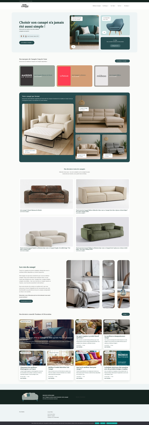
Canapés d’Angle (84, 108)
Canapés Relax (107, 154)
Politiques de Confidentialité (53, 417)
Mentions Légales (51, 415)
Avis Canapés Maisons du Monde (43, 75)
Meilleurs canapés (97, 5)
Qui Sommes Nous (51, 414)
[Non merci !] (147, 423)
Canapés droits (81, 155)
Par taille (113, 5)
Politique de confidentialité (112, 423)
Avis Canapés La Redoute (79, 75)
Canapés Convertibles (30, 150)
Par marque (105, 5)
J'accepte (97, 423)
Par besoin (126, 5)
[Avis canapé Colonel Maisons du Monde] (46, 194)
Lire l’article (23, 347)
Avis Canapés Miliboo (115, 75)
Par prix (119, 5)
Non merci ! (103, 423)
